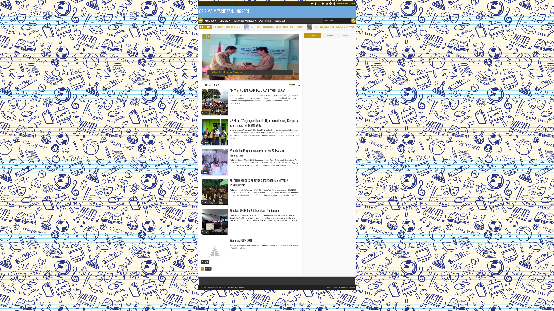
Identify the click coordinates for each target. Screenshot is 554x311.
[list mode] (290, 85)
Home (200, 20)
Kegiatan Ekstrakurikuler (244, 20)
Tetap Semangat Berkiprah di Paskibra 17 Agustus (232, 72)
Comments (329, 35)
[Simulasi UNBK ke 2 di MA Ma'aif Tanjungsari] (214, 221)
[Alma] (200, 95)
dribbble (330, 3)
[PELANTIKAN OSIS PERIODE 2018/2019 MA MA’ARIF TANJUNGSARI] (214, 191)
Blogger (352, 287)
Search (353, 20)
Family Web (224, 20)
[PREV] (204, 36)
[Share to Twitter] (222, 110)
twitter (312, 3)
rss (323, 3)
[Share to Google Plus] (226, 110)
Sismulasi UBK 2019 (241, 240)
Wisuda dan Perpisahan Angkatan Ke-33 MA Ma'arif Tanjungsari (249, 26)
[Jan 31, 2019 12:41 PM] (346, 27)
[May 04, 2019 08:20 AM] (219, 27)
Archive (345, 35)
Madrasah (334, 287)
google (319, 3)
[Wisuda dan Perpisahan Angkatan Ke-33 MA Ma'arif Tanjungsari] (214, 162)
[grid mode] (293, 85)
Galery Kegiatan (265, 20)
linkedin (327, 3)
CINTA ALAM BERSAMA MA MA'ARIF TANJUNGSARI (258, 90)
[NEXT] (208, 36)
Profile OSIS (209, 20)
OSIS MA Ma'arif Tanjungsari (210, 287)
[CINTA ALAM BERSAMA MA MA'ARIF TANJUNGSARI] (214, 102)
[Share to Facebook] (218, 110)
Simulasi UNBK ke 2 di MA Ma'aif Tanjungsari (255, 210)
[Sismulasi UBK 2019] (214, 251)
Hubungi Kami (280, 20)
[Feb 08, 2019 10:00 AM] (282, 27)
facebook (315, 3)
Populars (312, 35)
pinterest (334, 3)
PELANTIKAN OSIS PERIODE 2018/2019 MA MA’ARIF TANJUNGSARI (312, 26)
